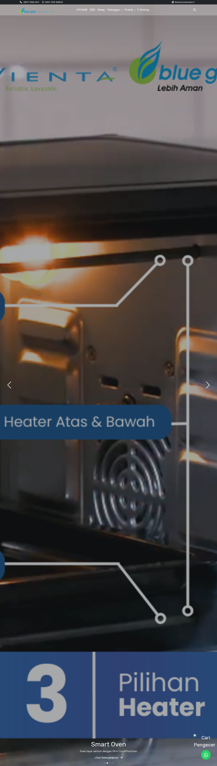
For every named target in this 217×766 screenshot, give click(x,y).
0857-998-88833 (54, 2)
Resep (101, 9)
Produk (129, 9)
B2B (92, 9)
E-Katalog (143, 9)
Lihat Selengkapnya (107, 757)
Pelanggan (113, 9)
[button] (104, 763)
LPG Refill (81, 9)
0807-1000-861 (31, 2)
